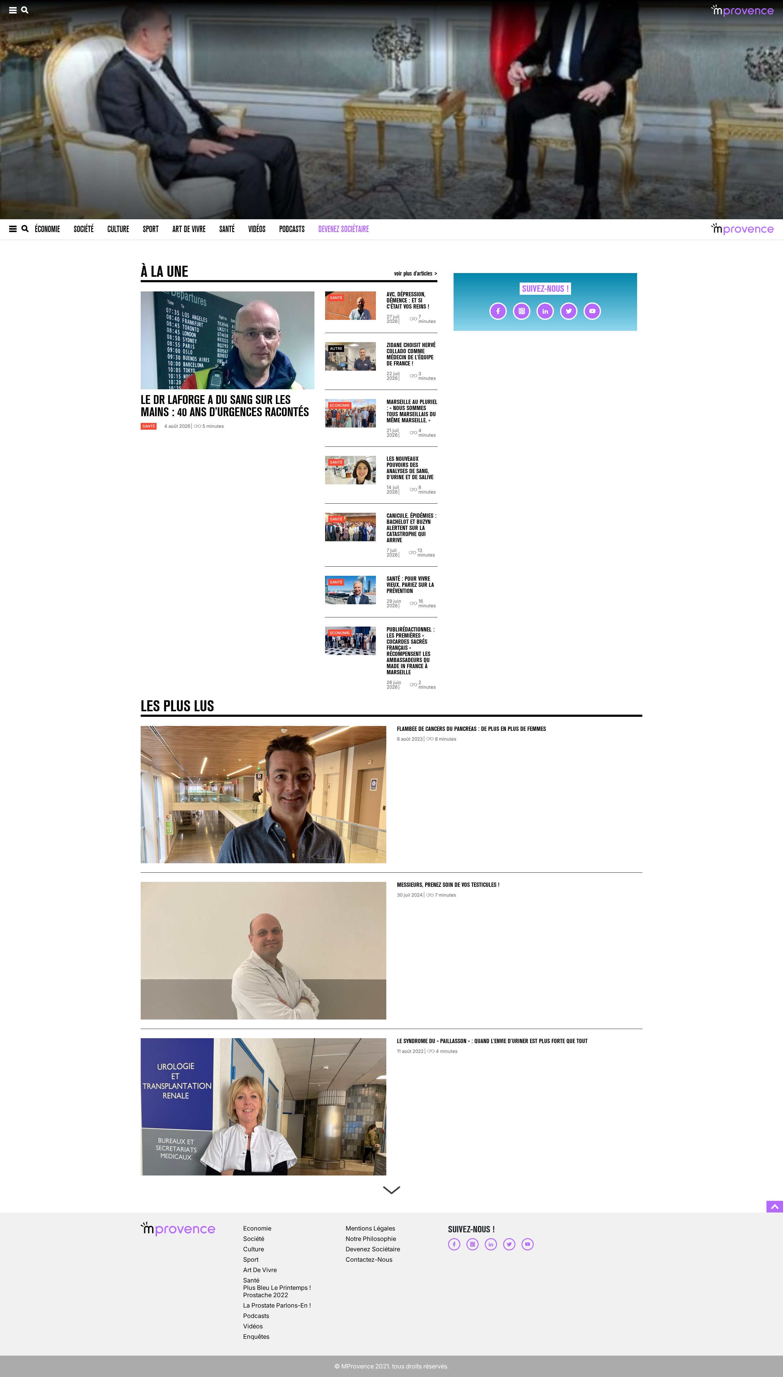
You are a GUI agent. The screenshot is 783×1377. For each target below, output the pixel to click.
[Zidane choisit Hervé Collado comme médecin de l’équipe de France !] (350, 356)
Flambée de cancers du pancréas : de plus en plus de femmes (471, 728)
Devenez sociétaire (343, 229)
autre (336, 348)
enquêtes (256, 1336)
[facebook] (498, 311)
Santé (227, 229)
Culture (118, 229)
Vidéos (256, 229)
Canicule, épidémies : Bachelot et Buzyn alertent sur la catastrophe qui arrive (411, 528)
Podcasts (292, 229)
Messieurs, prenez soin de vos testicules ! (448, 884)
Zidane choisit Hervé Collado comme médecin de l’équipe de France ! (411, 354)
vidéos (253, 1326)
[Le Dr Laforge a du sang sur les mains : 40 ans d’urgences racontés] (227, 340)
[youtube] (592, 311)
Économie (47, 229)
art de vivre (260, 1270)
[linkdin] (545, 311)
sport (250, 1259)
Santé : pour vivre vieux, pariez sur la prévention (410, 584)
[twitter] (568, 311)
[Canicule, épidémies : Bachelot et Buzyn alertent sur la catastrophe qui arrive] (350, 527)
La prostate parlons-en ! (277, 1305)
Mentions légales (370, 1228)
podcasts (256, 1316)
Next (391, 1188)
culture (253, 1249)
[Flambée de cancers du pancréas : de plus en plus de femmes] (263, 794)
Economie (340, 405)
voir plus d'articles (414, 273)
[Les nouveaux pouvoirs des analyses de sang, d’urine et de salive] (350, 470)
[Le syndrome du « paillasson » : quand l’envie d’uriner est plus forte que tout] (263, 1106)
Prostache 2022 (265, 1295)
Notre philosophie (371, 1238)
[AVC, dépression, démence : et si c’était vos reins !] (350, 305)
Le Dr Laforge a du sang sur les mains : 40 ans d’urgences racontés (225, 406)
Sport (151, 229)
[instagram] (521, 311)
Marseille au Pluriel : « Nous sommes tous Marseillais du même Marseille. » (412, 411)
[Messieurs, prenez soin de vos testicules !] (263, 950)
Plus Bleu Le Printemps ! (277, 1287)
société (253, 1238)
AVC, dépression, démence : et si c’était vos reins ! (408, 300)
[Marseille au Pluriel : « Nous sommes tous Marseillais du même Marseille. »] (350, 413)
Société (84, 229)
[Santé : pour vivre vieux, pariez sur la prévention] (350, 590)
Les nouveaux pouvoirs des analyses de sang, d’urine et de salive (410, 468)
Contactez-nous (369, 1259)
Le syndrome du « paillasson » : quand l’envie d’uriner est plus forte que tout (493, 1041)
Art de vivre (189, 229)
